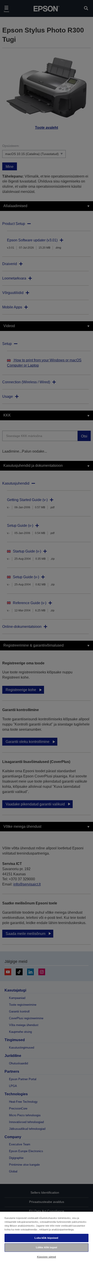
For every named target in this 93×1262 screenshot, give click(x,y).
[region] (46, 1236)
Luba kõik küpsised (46, 1238)
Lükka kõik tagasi (46, 1247)
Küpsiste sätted (46, 1256)
